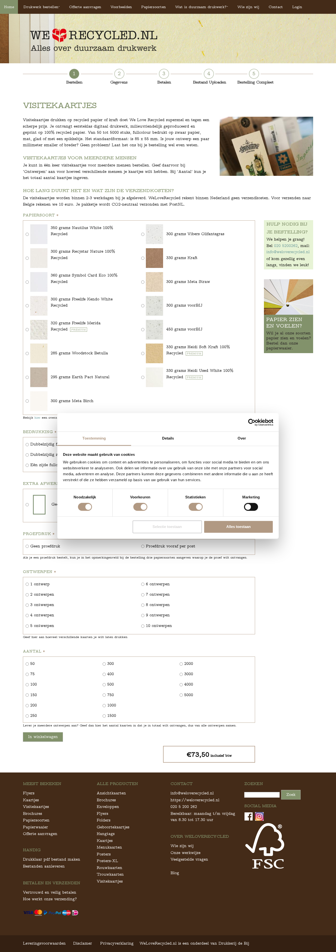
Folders (103, 820)
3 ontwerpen (42, 604)
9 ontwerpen (158, 615)
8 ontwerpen (158, 604)
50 (32, 663)
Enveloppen (108, 806)
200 (33, 705)
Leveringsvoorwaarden (44, 943)
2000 (188, 663)
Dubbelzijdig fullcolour (52, 444)
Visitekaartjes (36, 806)
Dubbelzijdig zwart (48, 454)
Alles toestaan (238, 527)
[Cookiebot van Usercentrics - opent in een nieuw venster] (251, 422)
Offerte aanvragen (85, 6)
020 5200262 (286, 245)
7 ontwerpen (158, 594)
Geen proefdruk (45, 546)
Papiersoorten (153, 6)
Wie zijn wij (248, 6)
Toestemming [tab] (94, 438)
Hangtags (106, 834)
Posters (104, 854)
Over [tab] (242, 438)
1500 (111, 715)
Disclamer (82, 943)
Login (297, 6)
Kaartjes (31, 800)
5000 (188, 695)
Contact (276, 6)
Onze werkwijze (185, 852)
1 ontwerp (40, 584)
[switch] (140, 507)
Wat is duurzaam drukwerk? (201, 6)
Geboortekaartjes (113, 827)
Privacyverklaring (117, 943)
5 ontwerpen (42, 625)
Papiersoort (41, 215)
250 (33, 715)
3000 (188, 674)
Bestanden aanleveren (44, 866)
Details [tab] (168, 438)
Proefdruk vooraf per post (170, 546)
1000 (111, 705)
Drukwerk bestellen (40, 6)
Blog (174, 873)
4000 (188, 684)
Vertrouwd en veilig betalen (49, 892)
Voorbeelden (121, 6)
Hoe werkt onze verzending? (50, 899)
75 (32, 674)
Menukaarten (109, 847)
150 (33, 695)
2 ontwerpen (42, 594)
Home (9, 6)
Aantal (34, 651)
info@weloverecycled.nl (288, 252)
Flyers (28, 793)
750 (110, 695)
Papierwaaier (35, 827)
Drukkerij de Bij (233, 943)
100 (33, 684)
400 (110, 674)
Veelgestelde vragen (189, 859)
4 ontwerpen (42, 615)
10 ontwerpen (159, 625)
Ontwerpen (39, 571)
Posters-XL (107, 861)
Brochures (32, 813)
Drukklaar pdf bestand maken (51, 859)
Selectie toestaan (167, 527)
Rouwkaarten (109, 867)
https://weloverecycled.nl (194, 800)
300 (110, 663)
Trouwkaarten (110, 874)
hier (37, 417)
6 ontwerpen (158, 584)
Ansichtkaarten (111, 793)
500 (110, 684)
